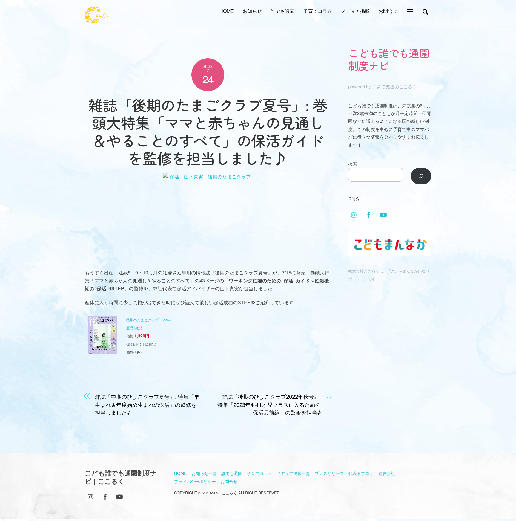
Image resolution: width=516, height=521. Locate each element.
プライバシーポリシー (195, 481)
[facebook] (369, 213)
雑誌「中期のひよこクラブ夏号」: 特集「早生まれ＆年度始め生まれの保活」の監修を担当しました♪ (147, 404)
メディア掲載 (355, 10)
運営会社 (386, 473)
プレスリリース (329, 473)
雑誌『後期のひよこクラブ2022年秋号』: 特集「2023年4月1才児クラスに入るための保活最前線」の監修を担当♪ (269, 404)
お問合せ (387, 10)
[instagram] (354, 213)
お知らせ (252, 10)
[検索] (421, 176)
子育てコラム (317, 10)
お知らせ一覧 (204, 473)
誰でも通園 (282, 10)
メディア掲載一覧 (293, 473)
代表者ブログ (361, 473)
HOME (226, 10)
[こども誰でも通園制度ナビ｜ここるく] (96, 20)
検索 (352, 164)
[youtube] (383, 213)
